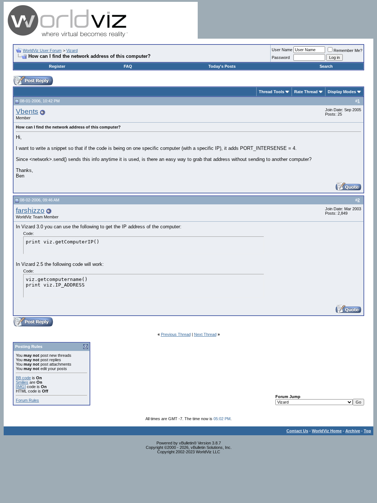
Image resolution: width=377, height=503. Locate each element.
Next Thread (205, 334)
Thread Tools (271, 91)
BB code (23, 378)
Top (367, 431)
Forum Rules (27, 400)
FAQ (128, 66)
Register (57, 66)
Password (281, 57)
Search (326, 66)
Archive (352, 431)
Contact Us (297, 431)
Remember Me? (348, 50)
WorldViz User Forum (42, 50)
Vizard (72, 50)
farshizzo (30, 210)
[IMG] (21, 386)
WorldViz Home (327, 431)
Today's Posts (222, 66)
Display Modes (342, 91)
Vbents (27, 111)
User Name (282, 50)
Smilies (22, 382)
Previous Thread (176, 334)
